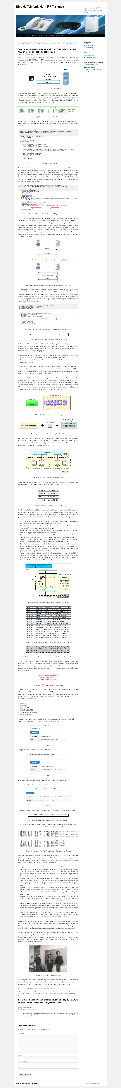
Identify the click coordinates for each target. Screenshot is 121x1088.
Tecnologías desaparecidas (55, 35)
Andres (25, 1007)
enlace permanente (50, 988)
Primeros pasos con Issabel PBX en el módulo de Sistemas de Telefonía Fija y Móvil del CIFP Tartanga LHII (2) (32, 43)
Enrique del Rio (40, 54)
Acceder (87, 54)
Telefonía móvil (89, 49)
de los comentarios (91, 57)
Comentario (21, 1033)
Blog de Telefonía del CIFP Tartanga (40, 6)
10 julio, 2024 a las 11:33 (29, 1009)
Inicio (19, 35)
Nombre (20, 1055)
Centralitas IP (26, 35)
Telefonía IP (37, 988)
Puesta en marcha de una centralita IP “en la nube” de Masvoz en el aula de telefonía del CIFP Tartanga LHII (63, 42)
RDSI (87, 43)
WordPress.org (89, 59)
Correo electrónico (23, 1061)
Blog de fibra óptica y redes (92, 64)
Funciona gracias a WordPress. (93, 1083)
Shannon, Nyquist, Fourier (39, 35)
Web (19, 1067)
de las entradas (90, 55)
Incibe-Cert (64, 260)
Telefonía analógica (90, 45)
